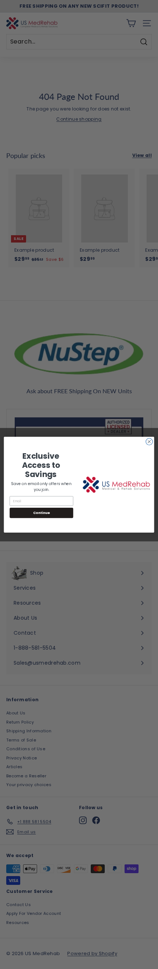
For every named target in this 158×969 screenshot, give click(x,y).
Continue (41, 512)
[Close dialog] (149, 441)
